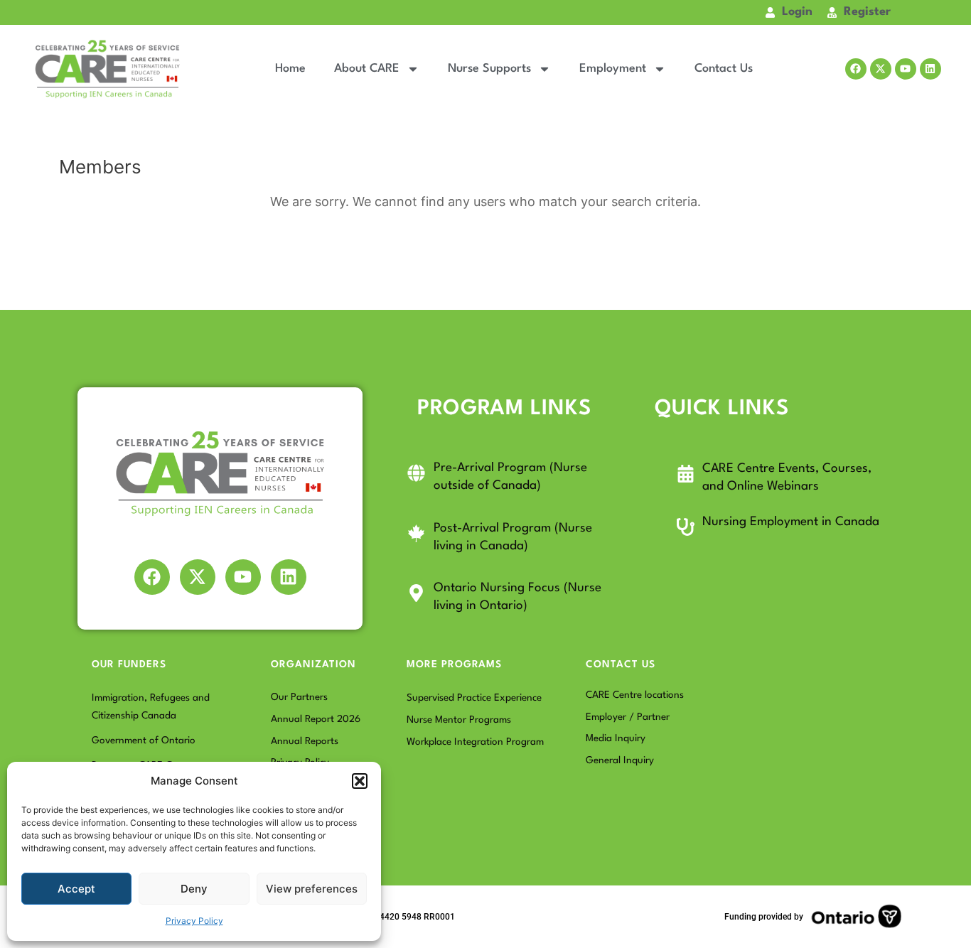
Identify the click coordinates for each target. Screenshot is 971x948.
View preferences (312, 888)
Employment (612, 69)
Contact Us (723, 69)
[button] (360, 781)
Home (290, 69)
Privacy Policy (194, 920)
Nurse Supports (489, 69)
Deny (194, 888)
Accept (76, 888)
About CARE (366, 69)
